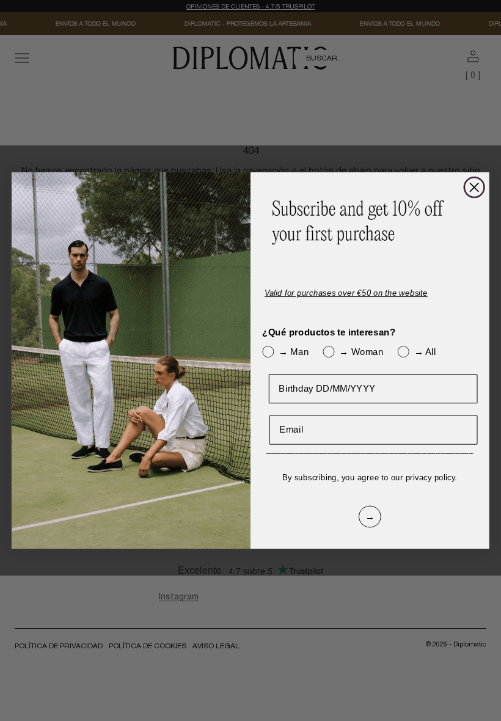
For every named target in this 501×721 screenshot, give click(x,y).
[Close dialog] (474, 187)
